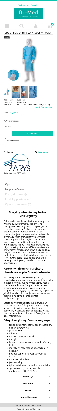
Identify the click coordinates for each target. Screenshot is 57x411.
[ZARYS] (17, 162)
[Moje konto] (35, 26)
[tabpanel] (28, 291)
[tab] (28, 184)
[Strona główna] (28, 12)
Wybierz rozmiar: (11, 121)
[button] (7, 26)
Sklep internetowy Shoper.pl (28, 409)
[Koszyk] (50, 26)
